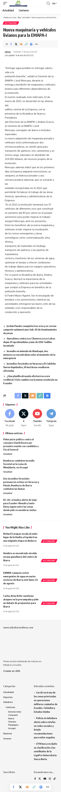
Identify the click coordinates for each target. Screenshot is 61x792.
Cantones (10, 707)
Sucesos (7, 738)
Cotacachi (13, 715)
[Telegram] (51, 418)
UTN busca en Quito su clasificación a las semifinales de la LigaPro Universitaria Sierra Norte (45, 751)
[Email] (21, 44)
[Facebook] (9, 418)
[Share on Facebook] (11, 44)
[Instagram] (49, 779)
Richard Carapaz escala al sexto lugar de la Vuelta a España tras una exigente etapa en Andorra (20, 537)
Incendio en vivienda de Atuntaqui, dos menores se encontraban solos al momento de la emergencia (29, 355)
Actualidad (11, 23)
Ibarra (11, 718)
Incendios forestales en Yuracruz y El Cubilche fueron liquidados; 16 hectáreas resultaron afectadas (29, 367)
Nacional (7, 733)
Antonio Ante (14, 712)
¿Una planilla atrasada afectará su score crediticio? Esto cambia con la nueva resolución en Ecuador (30, 380)
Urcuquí (12, 728)
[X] (23, 418)
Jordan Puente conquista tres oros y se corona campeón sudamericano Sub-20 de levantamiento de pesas (30, 329)
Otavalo (12, 721)
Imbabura (8, 702)
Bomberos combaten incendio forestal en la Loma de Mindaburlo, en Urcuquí (18, 464)
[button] (6, 3)
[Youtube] (37, 418)
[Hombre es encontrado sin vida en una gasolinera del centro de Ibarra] (49, 556)
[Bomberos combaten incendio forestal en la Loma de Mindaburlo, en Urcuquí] (49, 465)
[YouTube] (45, 779)
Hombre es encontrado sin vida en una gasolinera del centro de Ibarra (20, 557)
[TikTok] (54, 779)
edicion (8, 52)
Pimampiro (13, 725)
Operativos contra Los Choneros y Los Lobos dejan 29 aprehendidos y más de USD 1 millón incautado (29, 342)
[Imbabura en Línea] (18, 3)
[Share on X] (16, 44)
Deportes (8, 697)
